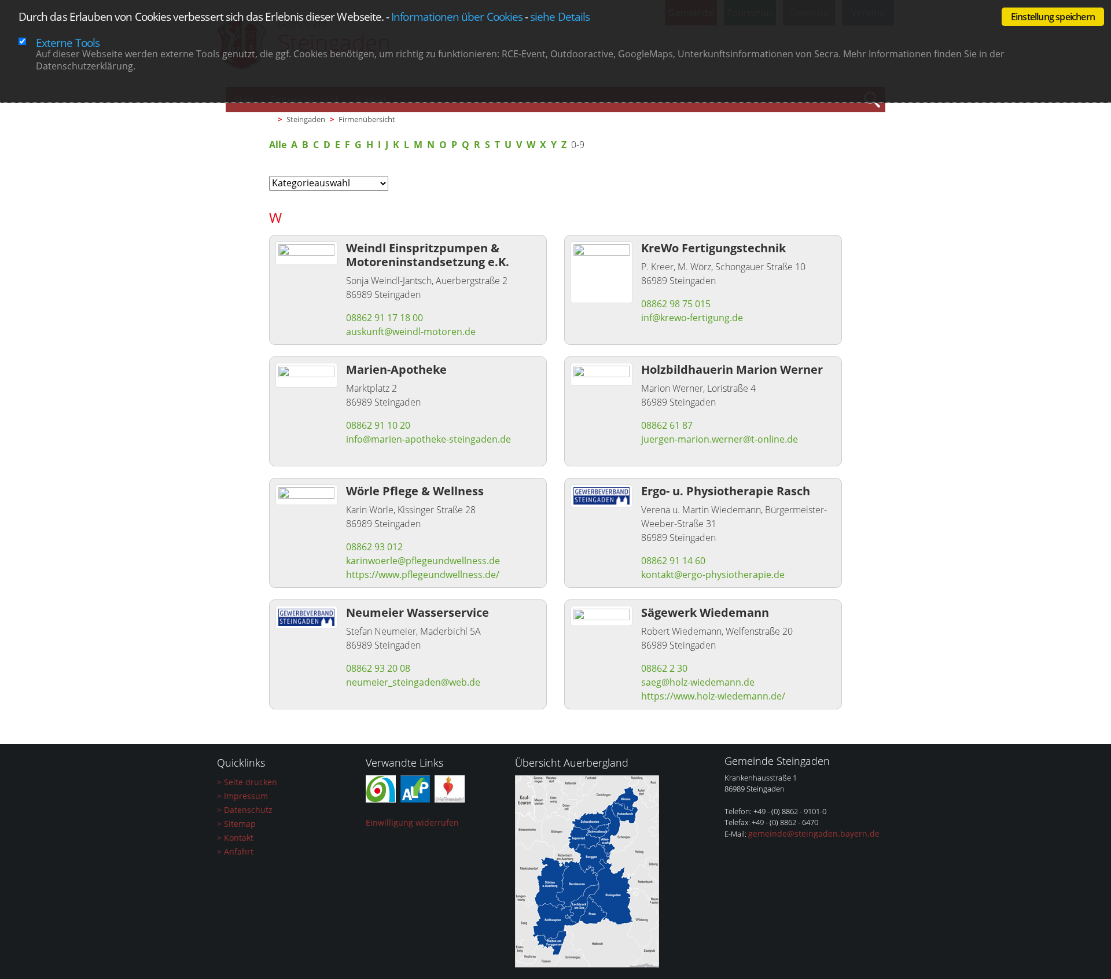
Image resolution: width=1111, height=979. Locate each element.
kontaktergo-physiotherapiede (713, 574)
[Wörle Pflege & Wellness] (306, 493)
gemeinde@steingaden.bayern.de (814, 833)
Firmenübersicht (367, 119)
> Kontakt (235, 837)
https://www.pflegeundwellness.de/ (422, 574)
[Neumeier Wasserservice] (306, 616)
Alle (277, 144)
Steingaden (305, 119)
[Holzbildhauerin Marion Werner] (601, 373)
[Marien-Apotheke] (306, 374)
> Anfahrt (235, 851)
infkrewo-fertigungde (692, 317)
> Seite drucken (247, 781)
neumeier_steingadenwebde (413, 682)
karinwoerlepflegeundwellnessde (423, 560)
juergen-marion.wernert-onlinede (719, 439)
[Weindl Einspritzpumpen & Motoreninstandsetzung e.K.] (306, 252)
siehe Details (560, 16)
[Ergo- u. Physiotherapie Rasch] (601, 494)
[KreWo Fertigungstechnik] (601, 271)
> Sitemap (236, 823)
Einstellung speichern (1053, 16)
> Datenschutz (245, 809)
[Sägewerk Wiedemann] (601, 615)
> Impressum (242, 795)
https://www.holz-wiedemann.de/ (713, 696)
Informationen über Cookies (457, 16)
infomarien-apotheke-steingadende (428, 439)
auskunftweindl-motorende (411, 331)
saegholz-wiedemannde (698, 682)
